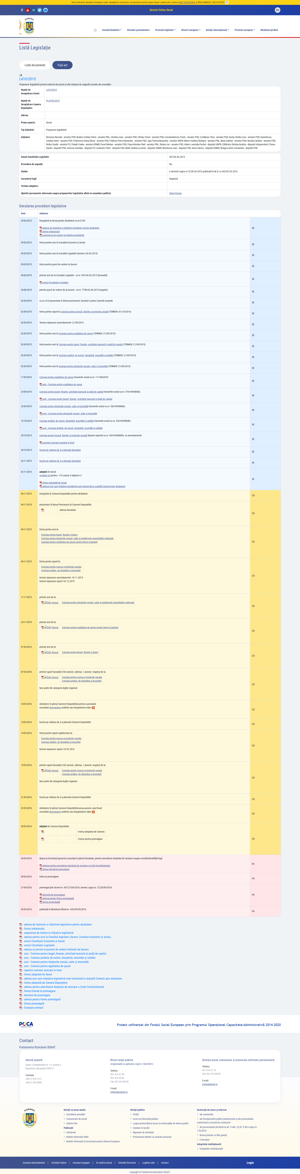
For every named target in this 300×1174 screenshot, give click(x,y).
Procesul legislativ (164, 30)
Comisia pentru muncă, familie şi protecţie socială (84, 311)
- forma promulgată (33, 1003)
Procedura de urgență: (32, 164)
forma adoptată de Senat (54, 482)
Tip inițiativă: (27, 129)
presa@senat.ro (210, 1084)
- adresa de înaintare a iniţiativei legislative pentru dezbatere (57, 924)
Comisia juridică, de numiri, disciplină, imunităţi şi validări (86, 355)
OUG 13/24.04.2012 (187, 2)
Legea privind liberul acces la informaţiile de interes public (161, 1123)
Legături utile (148, 1162)
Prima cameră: (28, 122)
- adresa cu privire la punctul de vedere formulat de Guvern (55, 949)
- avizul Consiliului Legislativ (38, 945)
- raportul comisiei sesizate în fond (42, 970)
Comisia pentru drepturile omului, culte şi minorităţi (83, 366)
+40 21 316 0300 (34, 1082)
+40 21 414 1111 (34, 1078)
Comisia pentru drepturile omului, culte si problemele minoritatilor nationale (77, 538)
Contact (165, 1162)
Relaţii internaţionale (216, 30)
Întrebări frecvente (127, 1162)
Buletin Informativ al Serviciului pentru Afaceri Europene (93, 1141)
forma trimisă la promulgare (55, 869)
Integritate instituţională (211, 1148)
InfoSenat (71, 1132)
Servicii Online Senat (161, 10)
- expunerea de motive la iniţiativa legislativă (47, 932)
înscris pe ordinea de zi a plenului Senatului (60, 450)
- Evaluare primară (32, 1007)
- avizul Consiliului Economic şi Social (43, 941)
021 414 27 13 (209, 1070)
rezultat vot (44, 475)
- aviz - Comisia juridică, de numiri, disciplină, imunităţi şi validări (58, 957)
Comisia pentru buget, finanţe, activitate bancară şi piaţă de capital (91, 344)
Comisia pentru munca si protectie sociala (61, 566)
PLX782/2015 (53, 100)
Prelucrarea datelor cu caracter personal (152, 1137)
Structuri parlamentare (138, 30)
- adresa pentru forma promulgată (41, 999)
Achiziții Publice (58, 1162)
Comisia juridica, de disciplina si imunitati (61, 570)
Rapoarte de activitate (143, 1132)
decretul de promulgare (53, 894)
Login (250, 1162)
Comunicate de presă (76, 1118)
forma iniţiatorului (51, 231)
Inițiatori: (25, 137)
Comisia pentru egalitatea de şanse (76, 333)
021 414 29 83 (117, 1078)
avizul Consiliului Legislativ (55, 282)
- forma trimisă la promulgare (39, 991)
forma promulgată (51, 902)
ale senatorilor (206, 1114)
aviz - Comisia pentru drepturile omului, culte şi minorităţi (69, 413)
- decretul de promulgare (36, 995)
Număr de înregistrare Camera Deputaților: (31, 104)
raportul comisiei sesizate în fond (58, 442)
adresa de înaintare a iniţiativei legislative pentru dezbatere (70, 228)
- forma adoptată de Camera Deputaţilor (45, 982)
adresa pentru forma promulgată (58, 898)
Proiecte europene (244, 30)
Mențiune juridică (269, 30)
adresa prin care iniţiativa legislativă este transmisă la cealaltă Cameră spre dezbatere (83, 486)
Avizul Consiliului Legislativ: (35, 156)
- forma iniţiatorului (33, 928)
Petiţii (136, 1114)
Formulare (205, 1139)
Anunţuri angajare (81, 1162)
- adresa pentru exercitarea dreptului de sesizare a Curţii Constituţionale (63, 987)
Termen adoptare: (30, 186)
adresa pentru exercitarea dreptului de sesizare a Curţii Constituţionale (76, 865)
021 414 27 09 (117, 1074)
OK (227, 2)
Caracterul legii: (29, 178)
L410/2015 (27, 79)
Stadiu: (24, 171)
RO (277, 10)
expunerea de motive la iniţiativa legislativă (63, 235)
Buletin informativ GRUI (77, 1137)
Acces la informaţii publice (145, 1118)
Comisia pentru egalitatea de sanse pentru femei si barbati (69, 542)
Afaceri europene (189, 30)
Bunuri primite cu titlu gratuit (213, 1135)
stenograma (55, 707)
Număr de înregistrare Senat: (30, 91)
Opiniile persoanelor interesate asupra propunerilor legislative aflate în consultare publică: (66, 193)
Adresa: (25, 115)
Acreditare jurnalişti (75, 1114)
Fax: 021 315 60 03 (211, 1073)
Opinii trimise (175, 193)
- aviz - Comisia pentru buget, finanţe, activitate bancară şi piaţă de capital (64, 953)
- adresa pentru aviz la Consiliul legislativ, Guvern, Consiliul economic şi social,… (67, 937)
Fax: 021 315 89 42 (119, 1081)
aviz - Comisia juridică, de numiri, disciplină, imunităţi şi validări (72, 428)
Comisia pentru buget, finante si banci (59, 534)
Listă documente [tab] (35, 65)
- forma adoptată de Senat (37, 974)
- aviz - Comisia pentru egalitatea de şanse (46, 966)
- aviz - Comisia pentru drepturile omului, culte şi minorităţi (55, 962)
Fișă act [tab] (62, 65)
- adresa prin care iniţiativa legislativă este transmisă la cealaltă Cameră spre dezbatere (72, 978)
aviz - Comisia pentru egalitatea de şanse (62, 384)
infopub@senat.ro (119, 1092)
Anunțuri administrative (34, 1162)
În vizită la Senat (104, 1162)
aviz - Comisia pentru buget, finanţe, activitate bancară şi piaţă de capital (77, 399)
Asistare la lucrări (141, 1128)
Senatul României (111, 30)
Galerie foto (71, 1123)
